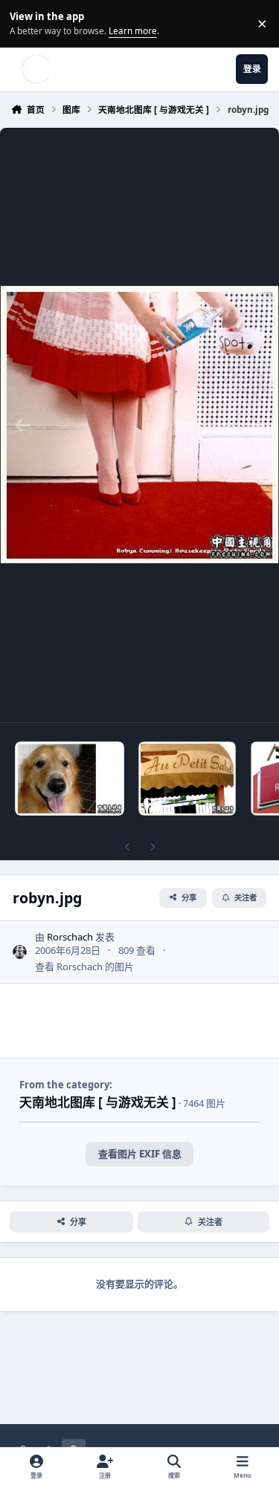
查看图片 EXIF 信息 (140, 1153)
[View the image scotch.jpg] (69, 778)
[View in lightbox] (139, 425)
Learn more (25, 23)
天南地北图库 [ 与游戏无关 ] (97, 1102)
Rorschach (70, 936)
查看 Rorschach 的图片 (84, 966)
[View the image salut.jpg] (187, 778)
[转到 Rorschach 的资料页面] (20, 952)
